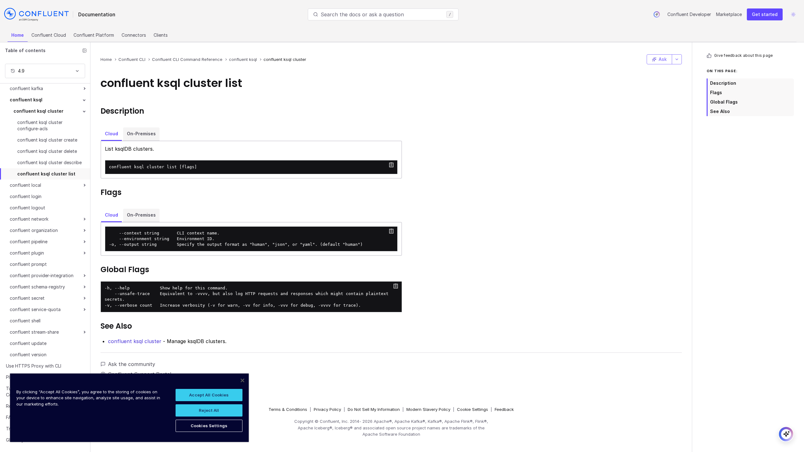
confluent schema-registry (37, 286)
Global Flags (724, 102)
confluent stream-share (34, 332)
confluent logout (27, 207)
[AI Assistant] (656, 14)
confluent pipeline (28, 241)
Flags (716, 92)
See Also (720, 111)
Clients (161, 35)
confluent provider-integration (41, 275)
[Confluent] (36, 14)
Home (17, 35)
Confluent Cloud (48, 35)
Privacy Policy (327, 409)
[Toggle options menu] (677, 59)
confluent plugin (27, 253)
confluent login (25, 196)
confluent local (25, 185)
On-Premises (141, 133)
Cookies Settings (209, 425)
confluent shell (25, 320)
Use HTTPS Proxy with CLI (33, 366)
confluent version (28, 354)
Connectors (134, 35)
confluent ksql (26, 99)
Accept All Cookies (209, 394)
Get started (765, 14)
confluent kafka (26, 88)
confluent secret (27, 298)
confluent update (28, 343)
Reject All (209, 410)
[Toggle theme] (793, 14)
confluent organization (34, 230)
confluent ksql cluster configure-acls (39, 125)
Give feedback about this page (743, 55)
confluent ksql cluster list (46, 173)
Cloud (111, 133)
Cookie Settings (472, 409)
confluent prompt (28, 264)
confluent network (29, 219)
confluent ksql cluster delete (47, 151)
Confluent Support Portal (139, 374)
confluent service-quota (35, 309)
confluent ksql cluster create (47, 140)
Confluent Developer (689, 14)
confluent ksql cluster (38, 111)
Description (723, 83)
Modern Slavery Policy (428, 409)
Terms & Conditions (288, 409)
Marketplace (729, 14)
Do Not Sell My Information (374, 409)
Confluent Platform (93, 35)
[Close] (242, 380)
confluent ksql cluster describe (49, 162)
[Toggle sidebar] (84, 50)
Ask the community (131, 364)
